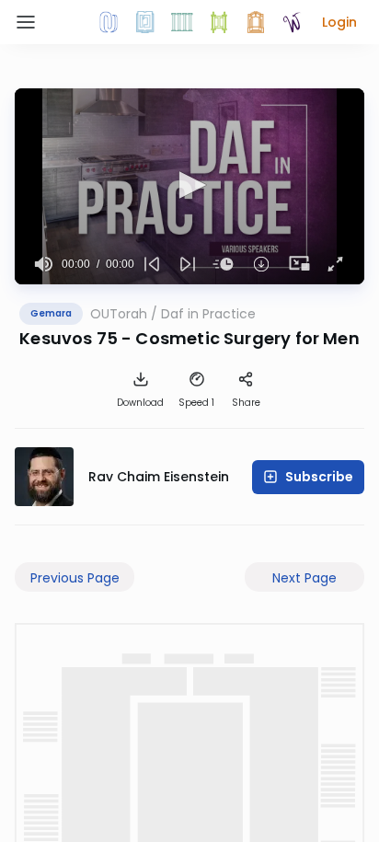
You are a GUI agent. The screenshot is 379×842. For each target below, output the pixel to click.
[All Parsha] (219, 22)
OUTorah (118, 313)
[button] (339, 22)
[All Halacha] (182, 22)
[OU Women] (292, 22)
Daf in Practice (208, 313)
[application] (189, 186)
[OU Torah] (108, 22)
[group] (44, 264)
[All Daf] (255, 22)
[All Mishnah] (145, 22)
